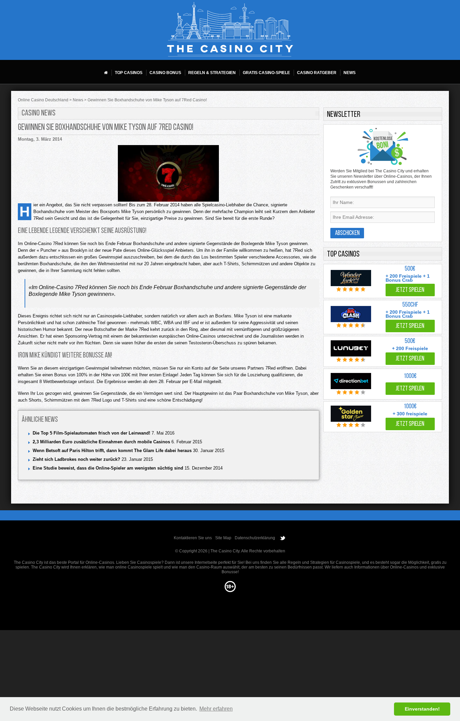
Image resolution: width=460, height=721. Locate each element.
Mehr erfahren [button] (216, 709)
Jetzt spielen (410, 290)
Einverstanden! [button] (422, 709)
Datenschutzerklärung (255, 538)
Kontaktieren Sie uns (193, 538)
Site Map (223, 538)
